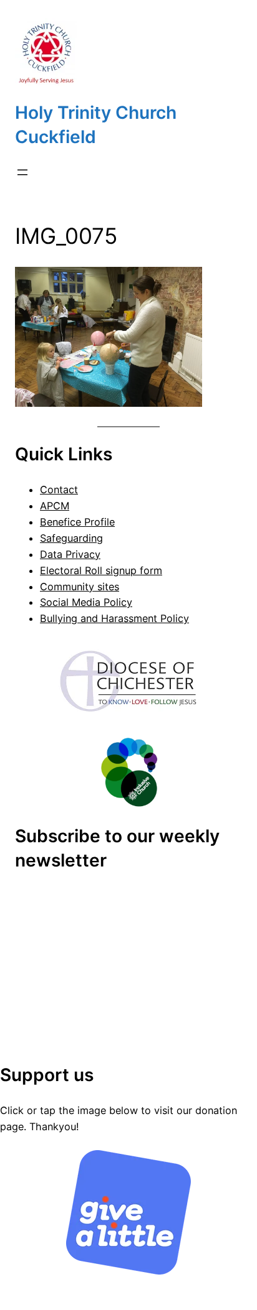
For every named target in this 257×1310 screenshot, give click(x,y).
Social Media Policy (86, 602)
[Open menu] (22, 172)
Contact (59, 489)
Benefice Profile (77, 522)
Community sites (79, 586)
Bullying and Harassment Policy (114, 618)
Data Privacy (70, 554)
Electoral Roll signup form (101, 570)
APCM (54, 505)
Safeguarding (71, 538)
